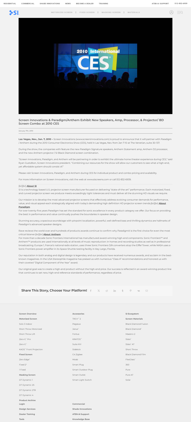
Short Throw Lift (27, 334)
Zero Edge (24, 360)
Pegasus (76, 324)
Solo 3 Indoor (25, 324)
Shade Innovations (82, 409)
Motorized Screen (28, 319)
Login (22, 404)
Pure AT (129, 375)
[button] (181, 12)
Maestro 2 (130, 334)
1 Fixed (22, 370)
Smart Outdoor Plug (82, 370)
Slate (128, 339)
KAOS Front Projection (31, 349)
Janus (75, 329)
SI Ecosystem (132, 314)
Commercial (78, 404)
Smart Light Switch (82, 380)
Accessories (78, 314)
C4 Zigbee (77, 354)
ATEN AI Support (80, 414)
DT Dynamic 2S (26, 385)
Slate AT (130, 344)
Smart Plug (78, 365)
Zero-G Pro (25, 339)
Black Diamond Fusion (137, 324)
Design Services (27, 409)
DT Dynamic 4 (26, 395)
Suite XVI (76, 344)
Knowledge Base (81, 419)
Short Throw (132, 349)
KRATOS (77, 339)
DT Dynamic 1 (26, 380)
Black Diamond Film (136, 354)
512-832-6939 (181, 3)
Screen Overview (27, 314)
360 (127, 365)
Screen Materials (134, 319)
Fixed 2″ (23, 365)
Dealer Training (27, 414)
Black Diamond (134, 329)
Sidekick (76, 349)
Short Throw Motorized (30, 329)
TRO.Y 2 (76, 319)
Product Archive (27, 400)
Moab (75, 360)
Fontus (75, 334)
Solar (128, 380)
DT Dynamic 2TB (27, 390)
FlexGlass (130, 360)
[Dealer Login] (171, 15)
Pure (128, 370)
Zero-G (23, 344)
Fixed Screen (25, 354)
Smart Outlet (78, 375)
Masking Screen (27, 375)
